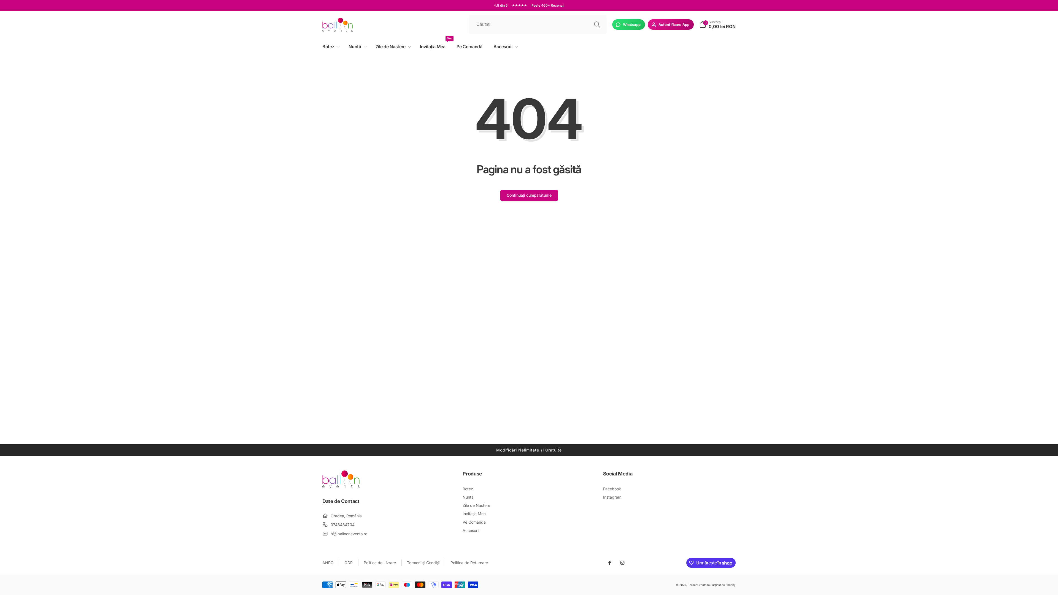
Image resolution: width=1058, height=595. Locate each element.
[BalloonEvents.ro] (341, 486)
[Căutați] (597, 24)
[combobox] (538, 24)
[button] (330, 46)
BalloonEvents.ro (699, 584)
